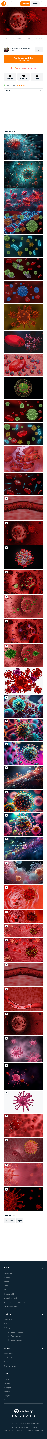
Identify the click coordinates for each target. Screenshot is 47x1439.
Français (7, 1395)
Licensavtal (8, 1319)
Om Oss (7, 1361)
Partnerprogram (10, 1327)
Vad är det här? (20, 85)
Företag (6, 1285)
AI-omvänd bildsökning (12, 1297)
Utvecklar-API (9, 1293)
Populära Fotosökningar (13, 1335)
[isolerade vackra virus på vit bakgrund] (23, 1101)
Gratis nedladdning (23, 59)
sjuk (20, 1220)
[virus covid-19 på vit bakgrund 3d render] (23, 680)
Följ (39, 51)
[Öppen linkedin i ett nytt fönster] (19, 1415)
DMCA (6, 1323)
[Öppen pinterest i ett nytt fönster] (23, 1415)
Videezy (6, 1281)
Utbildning (8, 1289)
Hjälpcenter (8, 1353)
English (6, 1378)
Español (7, 1382)
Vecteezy (7, 1277)
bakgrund (9, 1220)
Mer (5, 1398)
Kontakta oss (8, 1357)
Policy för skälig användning (22, 1431)
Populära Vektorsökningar (13, 1331)
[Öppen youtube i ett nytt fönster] (34, 1415)
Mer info (8, 90)
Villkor (16, 1429)
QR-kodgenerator (10, 1305)
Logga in (35, 4)
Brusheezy (8, 1272)
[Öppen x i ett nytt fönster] (30, 1415)
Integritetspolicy (25, 1429)
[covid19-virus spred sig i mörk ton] (23, 1048)
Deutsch (7, 1390)
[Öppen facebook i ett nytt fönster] (12, 1415)
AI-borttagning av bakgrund (14, 1301)
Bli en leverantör (10, 1365)
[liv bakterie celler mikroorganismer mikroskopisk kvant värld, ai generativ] (23, 776)
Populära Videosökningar (13, 1339)
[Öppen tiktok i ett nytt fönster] (26, 1415)
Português (8, 1386)
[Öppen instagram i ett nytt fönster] (15, 1415)
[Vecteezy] (3, 3)
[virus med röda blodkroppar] (23, 1075)
